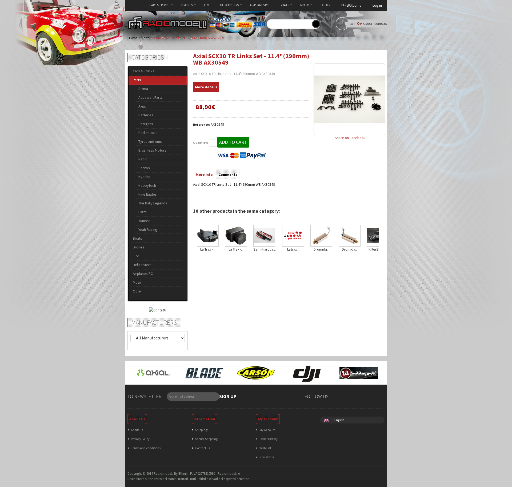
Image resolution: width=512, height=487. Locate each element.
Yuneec (144, 220)
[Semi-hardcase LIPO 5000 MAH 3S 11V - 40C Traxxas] (264, 236)
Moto (304, 5)
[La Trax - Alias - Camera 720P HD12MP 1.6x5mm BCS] (208, 236)
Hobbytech (147, 185)
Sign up (227, 396)
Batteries (145, 115)
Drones (187, 5)
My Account (267, 430)
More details (206, 87)
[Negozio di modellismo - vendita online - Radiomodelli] (167, 22)
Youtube (378, 397)
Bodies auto (148, 132)
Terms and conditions (146, 448)
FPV (206, 5)
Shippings (201, 430)
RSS (368, 397)
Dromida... (321, 249)
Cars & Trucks (159, 5)
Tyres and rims (150, 141)
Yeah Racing (147, 229)
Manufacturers (154, 322)
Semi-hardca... (264, 249)
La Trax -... (207, 249)
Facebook (338, 397)
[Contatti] (157, 309)
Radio (142, 159)
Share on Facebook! (350, 137)
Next (380, 235)
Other (325, 5)
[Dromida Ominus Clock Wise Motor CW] (321, 236)
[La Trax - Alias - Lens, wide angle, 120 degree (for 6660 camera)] (236, 236)
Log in (377, 5)
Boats (284, 5)
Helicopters (229, 5)
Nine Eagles (147, 194)
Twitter (348, 397)
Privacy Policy (140, 439)
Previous (194, 235)
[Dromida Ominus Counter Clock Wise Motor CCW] (350, 236)
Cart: (373, 24)
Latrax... (293, 249)
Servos (144, 167)
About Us (137, 430)
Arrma (143, 88)
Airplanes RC (259, 5)
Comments (227, 174)
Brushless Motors (152, 150)
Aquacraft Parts (150, 97)
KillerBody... (378, 249)
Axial (142, 106)
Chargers (145, 123)
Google (358, 397)
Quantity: (200, 143)
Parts (345, 5)
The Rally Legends (152, 203)
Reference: (201, 124)
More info (204, 174)
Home (135, 5)
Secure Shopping (206, 439)
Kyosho (144, 176)
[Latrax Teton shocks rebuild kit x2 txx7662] (293, 236)
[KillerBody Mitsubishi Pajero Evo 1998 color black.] (378, 236)
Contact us (202, 448)
